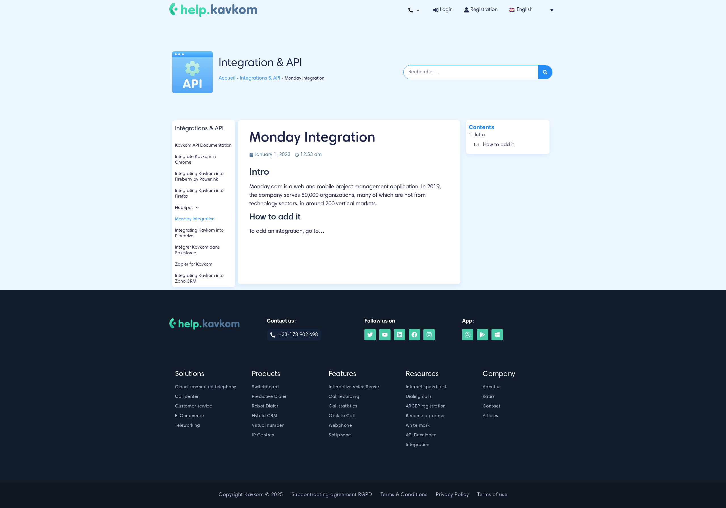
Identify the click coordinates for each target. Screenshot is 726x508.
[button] (531, 10)
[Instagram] (429, 334)
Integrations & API (260, 78)
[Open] (418, 10)
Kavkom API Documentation (203, 145)
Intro (480, 135)
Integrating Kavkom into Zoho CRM (199, 279)
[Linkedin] (399, 334)
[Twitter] (370, 334)
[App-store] (467, 334)
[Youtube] (385, 334)
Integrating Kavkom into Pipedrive (199, 233)
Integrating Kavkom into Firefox (199, 194)
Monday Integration (195, 219)
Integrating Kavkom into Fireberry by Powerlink (199, 177)
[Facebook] (414, 334)
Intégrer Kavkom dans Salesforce (197, 250)
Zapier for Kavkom (193, 264)
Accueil (227, 78)
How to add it (498, 145)
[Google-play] (482, 334)
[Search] (545, 72)
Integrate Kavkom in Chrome (195, 160)
